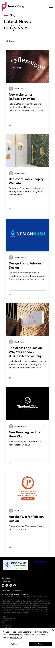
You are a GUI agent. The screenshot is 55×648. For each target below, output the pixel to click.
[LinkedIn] (3, 585)
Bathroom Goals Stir (7, 621)
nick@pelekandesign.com (10, 580)
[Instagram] (10, 585)
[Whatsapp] (6, 585)
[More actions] (45, 88)
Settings (14, 644)
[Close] (51, 631)
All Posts (10, 41)
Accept (41, 644)
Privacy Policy (6, 590)
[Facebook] (14, 585)
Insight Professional (8, 618)
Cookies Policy (16, 590)
